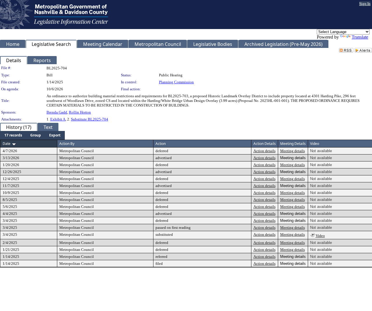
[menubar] (32, 135)
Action (160, 143)
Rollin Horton (80, 112)
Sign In (365, 3)
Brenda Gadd (56, 112)
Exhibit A (57, 119)
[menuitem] (13, 135)
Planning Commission (176, 82)
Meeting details (292, 151)
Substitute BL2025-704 (89, 119)
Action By (66, 143)
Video (320, 235)
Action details (264, 151)
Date (6, 143)
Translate (360, 37)
